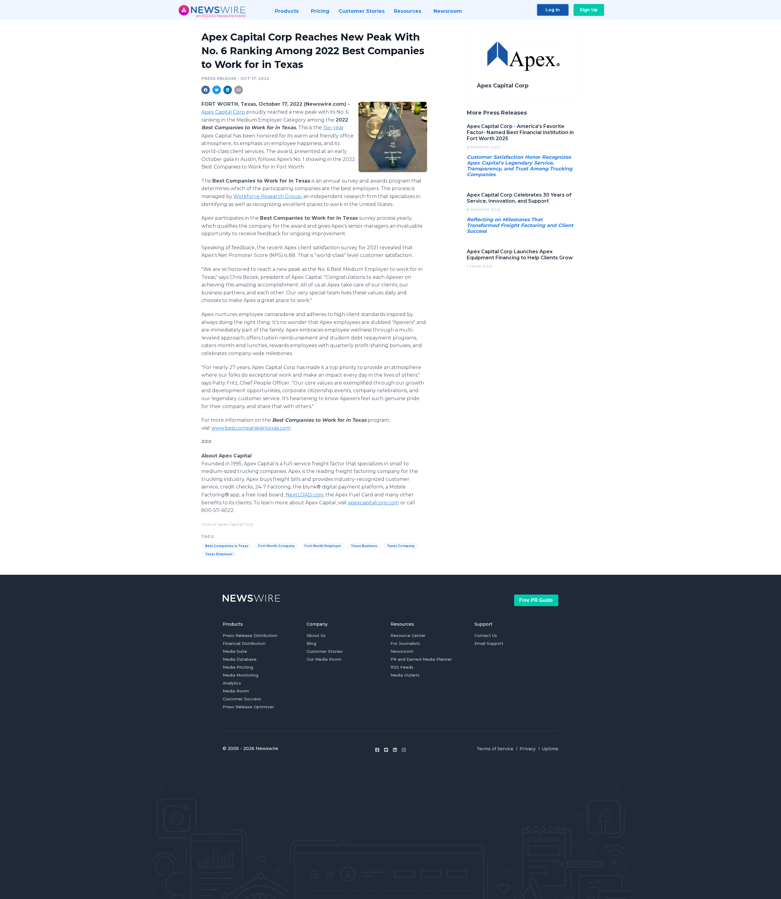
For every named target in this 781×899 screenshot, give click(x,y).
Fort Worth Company (276, 546)
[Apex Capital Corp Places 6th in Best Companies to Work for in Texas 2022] (392, 136)
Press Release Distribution (250, 635)
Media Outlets (404, 675)
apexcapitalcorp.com (373, 503)
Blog (311, 643)
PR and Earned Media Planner (421, 659)
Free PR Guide (536, 600)
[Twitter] (386, 750)
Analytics (232, 682)
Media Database (240, 659)
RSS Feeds (401, 667)
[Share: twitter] (216, 90)
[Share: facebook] (205, 90)
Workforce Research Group (267, 196)
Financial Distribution (244, 643)
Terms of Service (495, 749)
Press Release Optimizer (248, 706)
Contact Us (485, 635)
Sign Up (589, 9)
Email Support (488, 643)
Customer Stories (325, 651)
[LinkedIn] (395, 750)
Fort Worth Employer (322, 546)
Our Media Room (324, 659)
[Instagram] (404, 750)
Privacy (528, 749)
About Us (316, 635)
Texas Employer (219, 554)
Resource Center (408, 635)
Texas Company (401, 546)
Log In (552, 9)
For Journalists (405, 643)
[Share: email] (238, 90)
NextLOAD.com (304, 495)
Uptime (550, 749)
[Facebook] (377, 750)
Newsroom (401, 651)
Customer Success (242, 698)
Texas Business (364, 546)
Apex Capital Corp (223, 112)
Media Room (236, 690)
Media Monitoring (240, 675)
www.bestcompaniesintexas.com (250, 428)
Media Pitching (238, 667)
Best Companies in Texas (226, 546)
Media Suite (235, 651)
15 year (333, 127)
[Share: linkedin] (227, 90)
